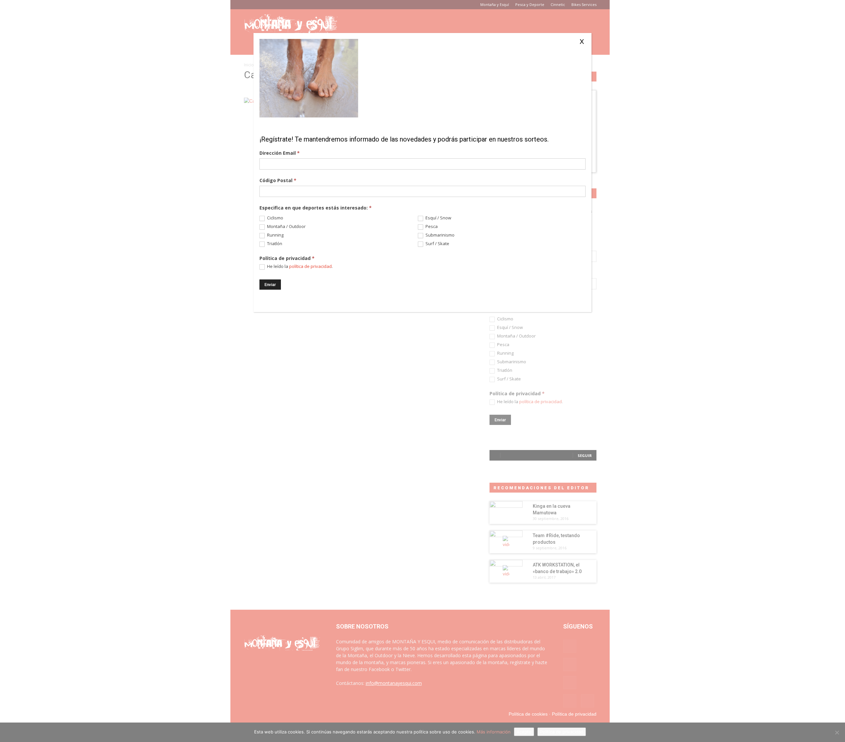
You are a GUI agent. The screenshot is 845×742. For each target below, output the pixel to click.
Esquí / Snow (437, 218)
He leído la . (299, 266)
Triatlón (274, 243)
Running (275, 235)
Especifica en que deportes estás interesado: (315, 208)
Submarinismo (439, 235)
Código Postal (277, 180)
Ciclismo (274, 218)
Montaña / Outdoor (286, 226)
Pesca (431, 226)
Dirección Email (279, 153)
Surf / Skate (436, 243)
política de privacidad (310, 266)
